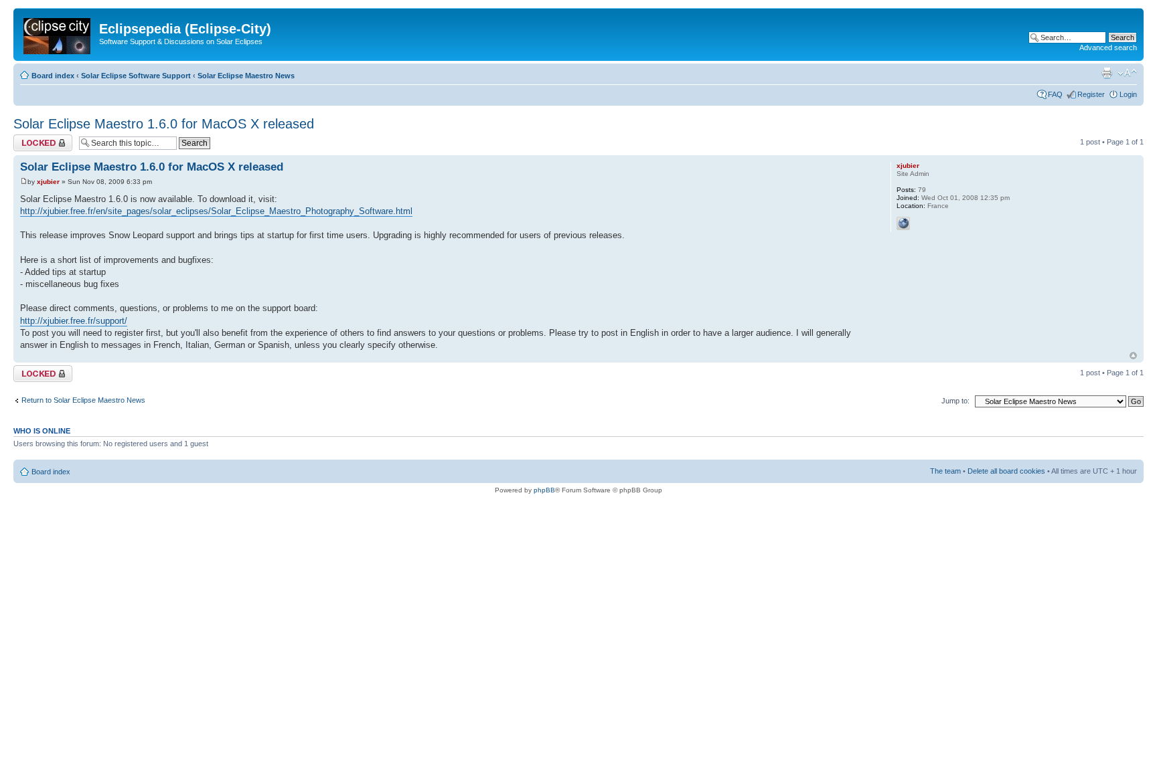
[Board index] (58, 33)
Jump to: (955, 401)
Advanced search (1108, 47)
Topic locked (33, 138)
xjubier (48, 181)
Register (1091, 94)
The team (945, 471)
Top (1133, 355)
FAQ (1055, 94)
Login (1128, 94)
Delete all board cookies (1006, 471)
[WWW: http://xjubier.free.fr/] (903, 223)
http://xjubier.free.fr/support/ (73, 321)
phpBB (544, 490)
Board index (52, 76)
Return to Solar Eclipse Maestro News (83, 400)
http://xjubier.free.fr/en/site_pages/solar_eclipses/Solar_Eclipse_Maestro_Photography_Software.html (216, 211)
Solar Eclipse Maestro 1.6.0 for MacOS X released (163, 123)
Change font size (1127, 73)
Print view (1106, 73)
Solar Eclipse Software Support (136, 76)
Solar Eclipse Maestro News (246, 76)
